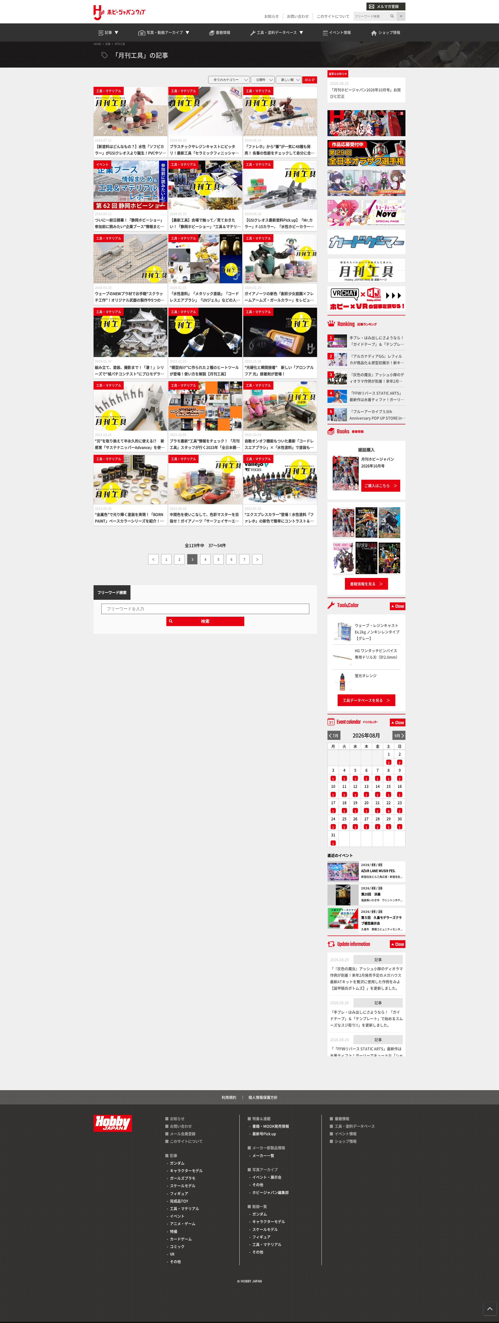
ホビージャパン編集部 (270, 1192)
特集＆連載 (261, 1118)
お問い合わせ (298, 16)
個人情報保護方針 (263, 1097)
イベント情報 (346, 1133)
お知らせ (271, 16)
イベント (177, 1216)
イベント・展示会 (266, 1177)
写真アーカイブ (265, 1169)
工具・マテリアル (184, 1208)
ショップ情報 (346, 1141)
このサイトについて (333, 16)
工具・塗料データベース (355, 1126)
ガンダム (177, 1163)
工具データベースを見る (363, 700)
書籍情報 (342, 1118)
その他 (175, 1261)
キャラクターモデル (186, 1170)
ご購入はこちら (377, 485)
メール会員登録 (182, 1133)
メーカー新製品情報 (268, 1147)
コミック (177, 1246)
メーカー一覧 (263, 1155)
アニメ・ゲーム (182, 1223)
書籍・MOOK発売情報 (270, 1126)
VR (172, 1253)
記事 (378, 959)
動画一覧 (259, 1206)
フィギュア (179, 1193)
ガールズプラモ (182, 1178)
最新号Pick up (264, 1133)
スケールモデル (182, 1185)
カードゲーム (181, 1238)
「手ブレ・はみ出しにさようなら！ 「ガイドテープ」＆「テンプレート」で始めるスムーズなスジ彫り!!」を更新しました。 (366, 1018)
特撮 (173, 1231)
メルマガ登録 (388, 6)
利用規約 (229, 1097)
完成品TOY (179, 1200)
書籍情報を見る (363, 583)
